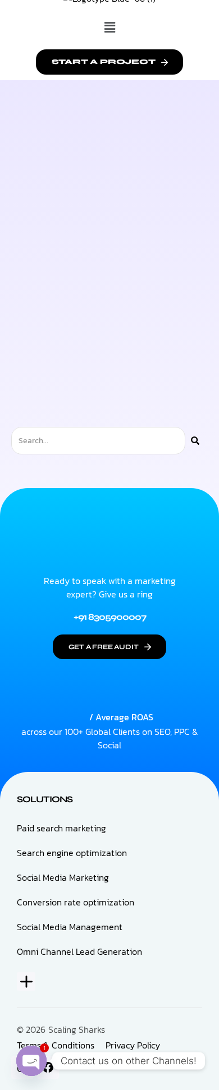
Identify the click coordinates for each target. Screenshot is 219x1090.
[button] (109, 27)
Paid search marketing (61, 828)
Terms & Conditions (55, 1045)
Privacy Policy (133, 1045)
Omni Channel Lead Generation (79, 951)
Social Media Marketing (63, 877)
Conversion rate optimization (75, 902)
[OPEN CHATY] (31, 1061)
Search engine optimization (72, 852)
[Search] (195, 440)
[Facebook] (47, 1067)
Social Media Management (69, 926)
